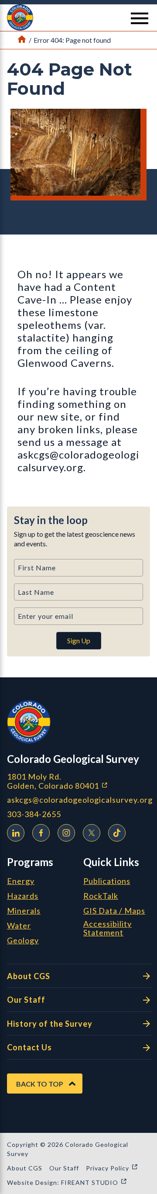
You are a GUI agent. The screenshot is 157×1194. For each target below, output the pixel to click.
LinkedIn (15, 833)
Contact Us (29, 1047)
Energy (20, 881)
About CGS (28, 976)
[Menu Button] (139, 18)
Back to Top (39, 1084)
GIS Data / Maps (114, 911)
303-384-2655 (34, 814)
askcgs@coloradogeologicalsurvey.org (80, 799)
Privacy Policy (112, 1168)
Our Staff (26, 999)
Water (19, 925)
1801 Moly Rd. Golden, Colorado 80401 (80, 781)
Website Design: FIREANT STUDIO (67, 1182)
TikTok (117, 833)
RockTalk (100, 896)
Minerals (24, 911)
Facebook (41, 833)
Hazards (22, 896)
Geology (23, 940)
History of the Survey (49, 1023)
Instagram (66, 833)
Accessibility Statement (107, 928)
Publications (106, 881)
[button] (78, 17)
